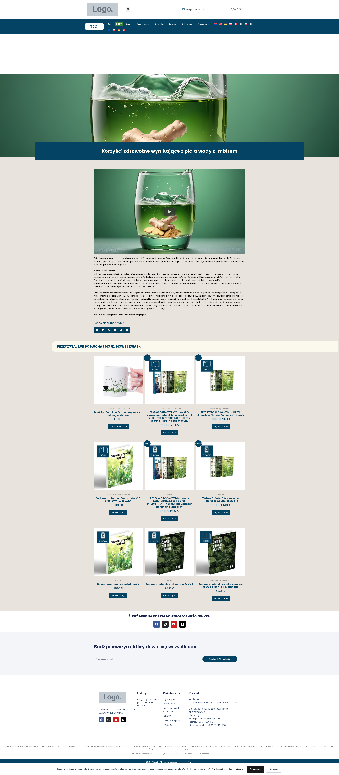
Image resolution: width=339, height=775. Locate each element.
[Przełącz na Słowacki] (113, 30)
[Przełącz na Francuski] (250, 24)
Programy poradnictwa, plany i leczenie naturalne (149, 702)
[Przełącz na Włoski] (240, 24)
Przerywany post (144, 24)
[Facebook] (156, 624)
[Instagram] (165, 624)
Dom (110, 24)
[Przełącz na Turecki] (123, 30)
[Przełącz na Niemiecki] (225, 24)
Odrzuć (274, 769)
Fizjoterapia (203, 24)
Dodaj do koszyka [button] (118, 426)
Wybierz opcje (169, 432)
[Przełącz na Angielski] (220, 24)
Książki (128, 24)
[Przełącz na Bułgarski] (245, 24)
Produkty (167, 724)
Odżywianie (187, 24)
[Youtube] (174, 624)
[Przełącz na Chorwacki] (215, 24)
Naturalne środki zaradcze (171, 710)
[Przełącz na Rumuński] (235, 24)
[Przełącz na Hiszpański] (118, 30)
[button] (128, 9)
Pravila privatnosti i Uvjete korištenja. (227, 769)
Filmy (163, 24)
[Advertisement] (169, 53)
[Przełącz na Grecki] (108, 30)
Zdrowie (172, 24)
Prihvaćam (255, 769)
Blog (157, 24)
